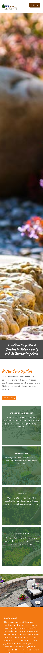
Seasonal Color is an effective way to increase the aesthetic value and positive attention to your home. (21, 541)
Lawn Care (22, 494)
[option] (21, 186)
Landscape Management (21, 413)
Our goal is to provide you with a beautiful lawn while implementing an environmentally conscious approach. (21, 501)
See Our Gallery (9, 398)
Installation (21, 453)
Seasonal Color (21, 534)
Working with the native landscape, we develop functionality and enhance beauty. (21, 461)
